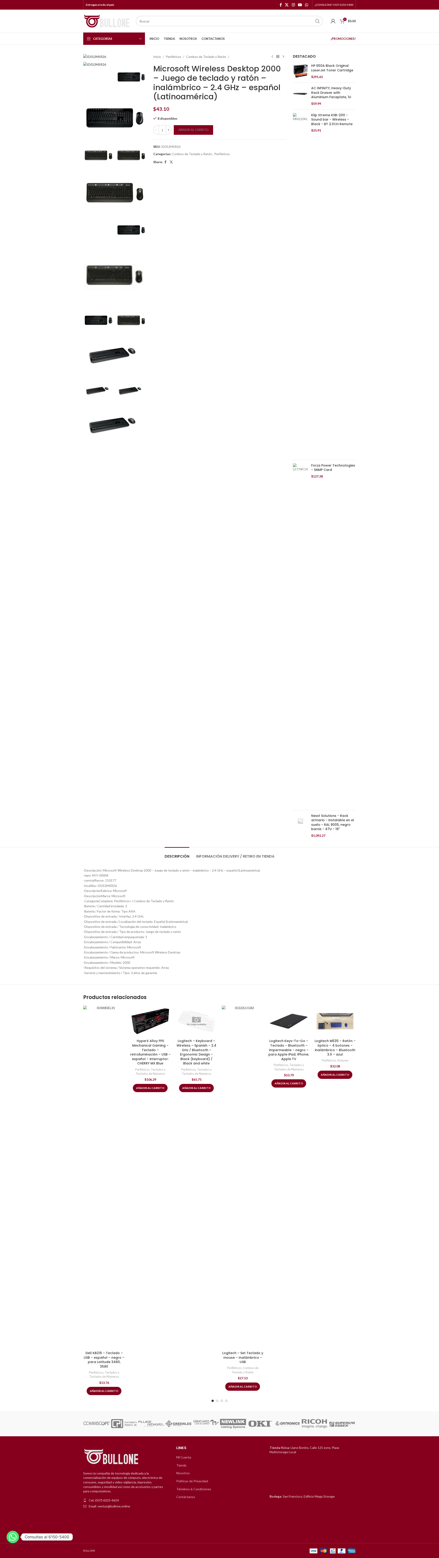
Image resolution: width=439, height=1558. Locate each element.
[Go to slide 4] (226, 1401)
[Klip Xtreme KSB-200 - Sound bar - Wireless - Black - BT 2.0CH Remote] (300, 284)
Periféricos (173, 57)
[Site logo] (107, 21)
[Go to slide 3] (222, 1401)
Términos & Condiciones (193, 1489)
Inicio (157, 57)
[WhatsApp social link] (307, 4)
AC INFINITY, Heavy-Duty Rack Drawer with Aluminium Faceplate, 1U (331, 92)
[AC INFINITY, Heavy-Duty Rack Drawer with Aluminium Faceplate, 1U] (300, 96)
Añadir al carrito (193, 130)
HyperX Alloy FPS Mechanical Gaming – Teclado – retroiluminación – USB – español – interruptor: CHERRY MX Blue (150, 1052)
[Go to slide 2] (217, 1401)
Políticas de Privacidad (192, 1481)
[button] (88, 1424)
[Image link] (111, 1456)
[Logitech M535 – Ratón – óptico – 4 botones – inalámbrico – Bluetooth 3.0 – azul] (335, 1021)
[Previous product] (272, 56)
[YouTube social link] (299, 4)
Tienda (181, 1465)
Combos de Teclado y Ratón (206, 57)
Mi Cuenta (183, 1457)
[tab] (177, 854)
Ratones (342, 1060)
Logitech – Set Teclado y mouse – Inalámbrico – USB (242, 1357)
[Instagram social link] (293, 4)
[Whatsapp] (13, 1537)
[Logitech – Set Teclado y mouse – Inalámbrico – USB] (242, 1177)
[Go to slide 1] (212, 1401)
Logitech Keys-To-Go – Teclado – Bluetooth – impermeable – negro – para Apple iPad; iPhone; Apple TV (288, 1050)
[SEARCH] (317, 21)
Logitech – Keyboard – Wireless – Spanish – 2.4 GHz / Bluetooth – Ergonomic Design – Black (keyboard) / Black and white (196, 1052)
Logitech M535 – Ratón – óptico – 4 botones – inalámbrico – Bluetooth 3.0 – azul (335, 1048)
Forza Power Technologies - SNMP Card (333, 467)
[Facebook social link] (281, 4)
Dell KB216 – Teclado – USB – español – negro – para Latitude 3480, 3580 (104, 1360)
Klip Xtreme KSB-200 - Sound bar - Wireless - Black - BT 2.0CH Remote (332, 119)
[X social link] (287, 4)
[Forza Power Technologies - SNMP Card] (300, 635)
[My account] (333, 21)
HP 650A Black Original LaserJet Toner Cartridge (332, 68)
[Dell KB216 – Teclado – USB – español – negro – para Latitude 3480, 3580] (104, 1177)
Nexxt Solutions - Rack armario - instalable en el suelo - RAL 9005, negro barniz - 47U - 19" (332, 823)
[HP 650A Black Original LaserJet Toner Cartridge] (300, 71)
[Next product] (283, 56)
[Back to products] (278, 56)
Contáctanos (185, 1497)
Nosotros (183, 1473)
